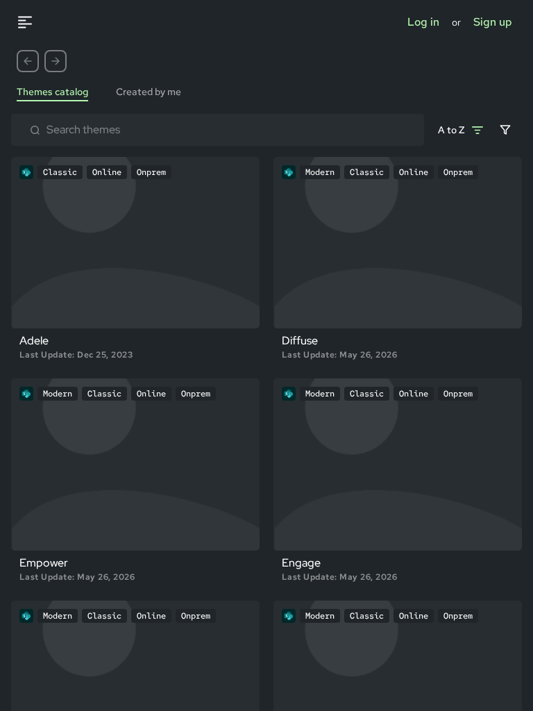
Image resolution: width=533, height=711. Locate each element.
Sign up (492, 22)
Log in (423, 22)
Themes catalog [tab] (52, 91)
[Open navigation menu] (32, 22)
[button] (28, 61)
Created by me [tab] (148, 91)
